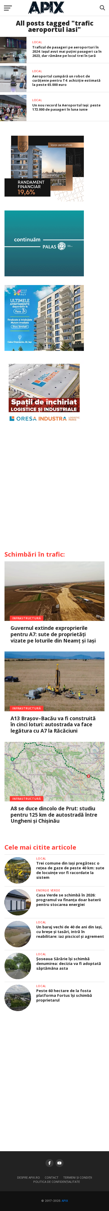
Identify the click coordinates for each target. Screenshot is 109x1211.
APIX (65, 1201)
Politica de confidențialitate (56, 1182)
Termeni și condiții (77, 1177)
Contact (51, 1177)
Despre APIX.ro (28, 1177)
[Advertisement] (54, 489)
